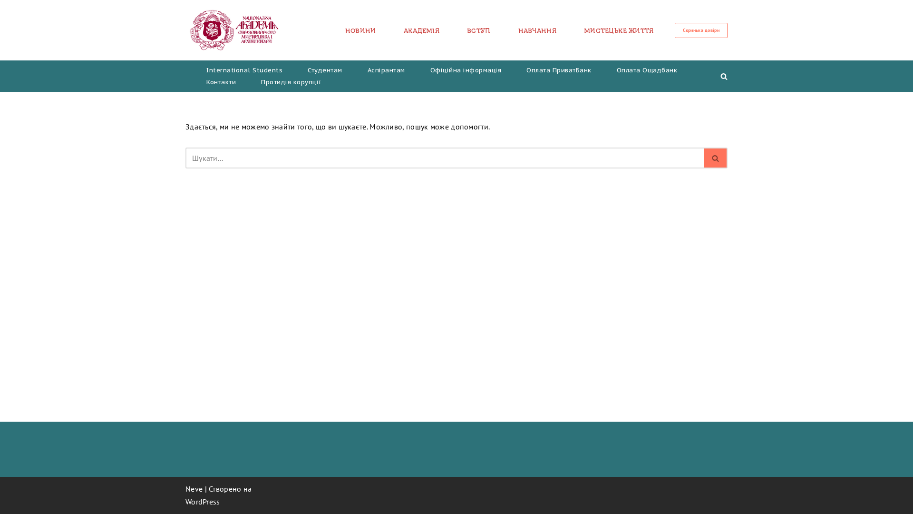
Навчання (537, 30)
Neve (194, 489)
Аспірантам (386, 70)
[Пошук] (724, 76)
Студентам (325, 70)
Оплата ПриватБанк (559, 70)
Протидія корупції (291, 82)
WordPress (202, 501)
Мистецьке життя (619, 30)
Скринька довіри (701, 30)
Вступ (479, 30)
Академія (421, 30)
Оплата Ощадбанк (647, 70)
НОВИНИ (360, 30)
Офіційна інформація (466, 70)
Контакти (221, 82)
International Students (244, 70)
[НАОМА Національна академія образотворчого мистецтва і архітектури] (234, 30)
